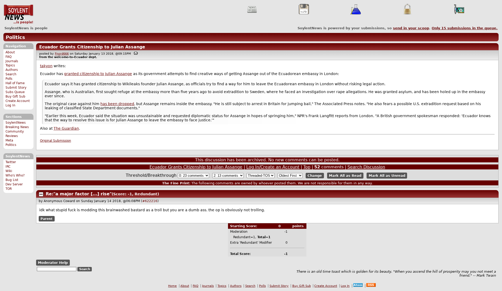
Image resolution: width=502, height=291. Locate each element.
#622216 (149, 201)
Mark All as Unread (387, 176)
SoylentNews (18, 14)
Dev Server (14, 184)
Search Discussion (366, 166)
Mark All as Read (345, 176)
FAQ (8, 57)
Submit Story (15, 87)
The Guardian (66, 128)
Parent (47, 218)
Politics (15, 37)
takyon (46, 66)
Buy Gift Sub (15, 96)
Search (10, 74)
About (10, 52)
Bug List (11, 180)
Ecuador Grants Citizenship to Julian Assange (92, 46)
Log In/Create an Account (272, 166)
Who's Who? (15, 175)
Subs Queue (15, 92)
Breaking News (17, 127)
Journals (11, 61)
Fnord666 (62, 53)
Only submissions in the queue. (465, 28)
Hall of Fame (15, 83)
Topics (10, 65)
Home (172, 286)
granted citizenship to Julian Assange (98, 74)
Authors (11, 70)
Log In (10, 105)
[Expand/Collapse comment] (41, 194)
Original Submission (55, 140)
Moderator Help (53, 263)
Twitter (10, 162)
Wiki (8, 171)
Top (306, 166)
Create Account (17, 101)
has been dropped (117, 104)
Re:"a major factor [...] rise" (79, 193)
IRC (7, 166)
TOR (8, 189)
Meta (9, 140)
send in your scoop (411, 28)
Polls (8, 79)
